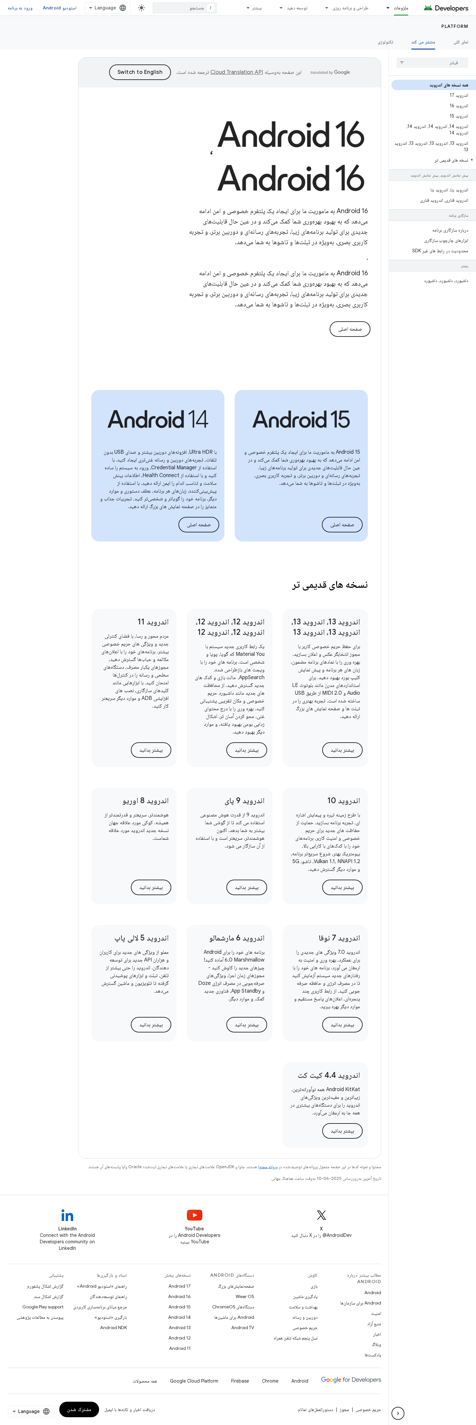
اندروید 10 (343, 800)
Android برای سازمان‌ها (360, 1303)
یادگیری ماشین (305, 1296)
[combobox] (185, 8)
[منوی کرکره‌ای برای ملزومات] (385, 8)
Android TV (242, 1327)
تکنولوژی (385, 42)
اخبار (377, 1334)
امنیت (376, 1313)
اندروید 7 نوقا (339, 938)
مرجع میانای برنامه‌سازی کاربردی (100, 1307)
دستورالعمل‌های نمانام (315, 1409)
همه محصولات (145, 1381)
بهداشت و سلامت (303, 1307)
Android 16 (179, 1296)
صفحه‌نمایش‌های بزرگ (236, 1286)
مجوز (344, 1409)
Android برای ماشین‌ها (234, 1317)
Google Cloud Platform (194, 1381)
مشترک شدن (79, 1409)
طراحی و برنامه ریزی (350, 8)
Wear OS (245, 1296)
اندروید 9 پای (244, 800)
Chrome (270, 1381)
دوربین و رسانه (305, 1317)
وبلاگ (376, 1344)
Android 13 (180, 1327)
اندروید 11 (153, 622)
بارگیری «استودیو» (111, 1317)
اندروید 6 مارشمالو (237, 938)
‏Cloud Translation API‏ (236, 72)
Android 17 (179, 1286)
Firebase (240, 1381)
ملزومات (401, 8)
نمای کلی (460, 42)
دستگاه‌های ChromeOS (233, 1307)
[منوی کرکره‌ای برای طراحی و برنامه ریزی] (324, 8)
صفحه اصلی (350, 329)
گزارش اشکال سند (48, 1296)
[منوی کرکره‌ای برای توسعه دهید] (278, 8)
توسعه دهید (297, 8)
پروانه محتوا (268, 1166)
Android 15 (179, 1307)
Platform (454, 26)
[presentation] (229, 584)
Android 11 (180, 1348)
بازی (314, 1286)
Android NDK (113, 1327)
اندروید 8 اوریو (145, 800)
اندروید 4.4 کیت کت (329, 1075)
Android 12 (179, 1338)
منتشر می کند (423, 42)
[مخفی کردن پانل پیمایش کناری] (397, 1413)
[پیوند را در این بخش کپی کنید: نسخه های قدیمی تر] (283, 585)
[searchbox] (432, 62)
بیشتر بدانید (343, 750)
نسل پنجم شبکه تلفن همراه (296, 1338)
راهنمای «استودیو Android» (102, 1286)
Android (372, 1292)
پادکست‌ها (373, 1355)
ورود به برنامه (20, 8)
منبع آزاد (374, 1324)
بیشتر (257, 8)
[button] (433, 160)
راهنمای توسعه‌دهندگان (108, 1296)
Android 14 (179, 1317)
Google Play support (42, 1307)
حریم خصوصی (305, 1327)
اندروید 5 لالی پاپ (141, 938)
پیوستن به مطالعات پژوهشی (40, 1317)
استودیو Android (59, 8)
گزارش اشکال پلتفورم (45, 1286)
